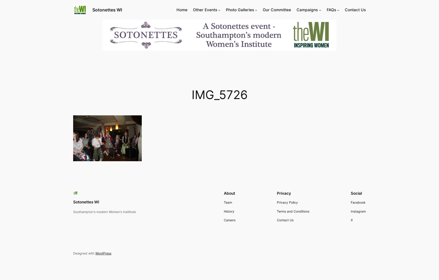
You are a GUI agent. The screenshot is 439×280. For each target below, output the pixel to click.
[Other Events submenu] (219, 10)
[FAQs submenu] (338, 10)
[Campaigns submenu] (320, 10)
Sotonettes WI (107, 10)
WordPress (103, 253)
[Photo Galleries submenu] (256, 10)
